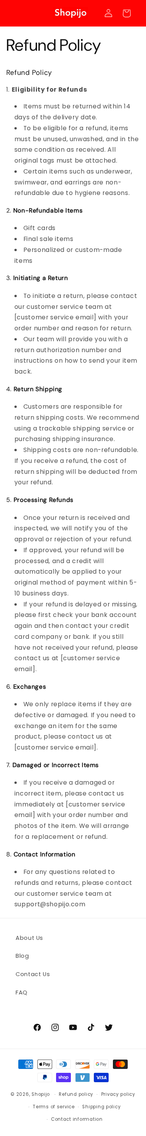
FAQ (22, 992)
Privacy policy (118, 1094)
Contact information (77, 1119)
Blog (22, 956)
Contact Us (33, 974)
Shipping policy (101, 1107)
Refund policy (76, 1094)
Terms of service (54, 1107)
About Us (29, 938)
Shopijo (41, 1094)
